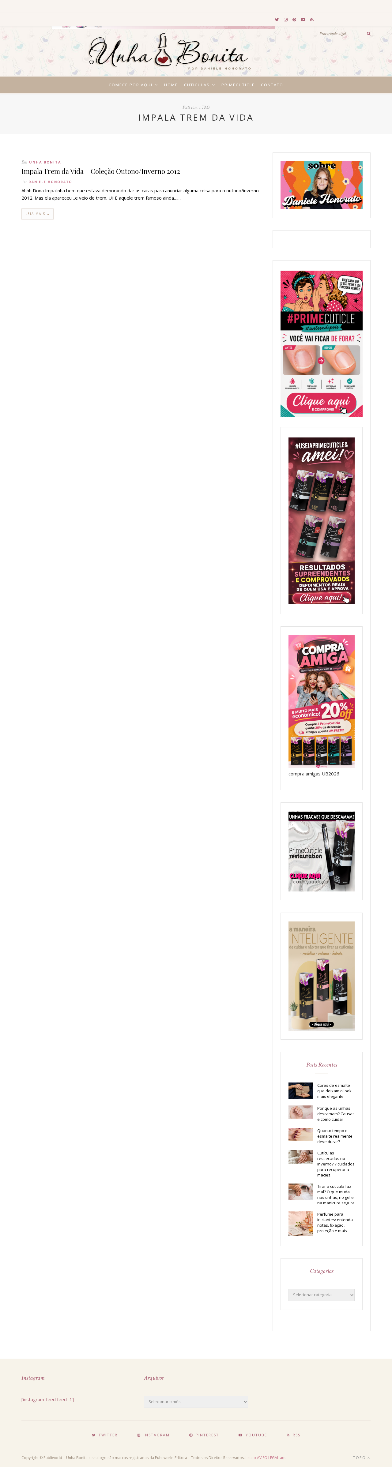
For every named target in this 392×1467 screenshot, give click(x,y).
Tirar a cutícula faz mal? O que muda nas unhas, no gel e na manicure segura (336, 1195)
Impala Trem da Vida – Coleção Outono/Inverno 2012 (100, 171)
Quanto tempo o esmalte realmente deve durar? (334, 1136)
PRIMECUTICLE (238, 85)
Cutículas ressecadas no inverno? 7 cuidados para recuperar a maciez (336, 1164)
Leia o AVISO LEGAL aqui (267, 1457)
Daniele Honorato (50, 182)
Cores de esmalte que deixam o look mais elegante (334, 1090)
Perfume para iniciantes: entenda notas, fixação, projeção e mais (335, 1222)
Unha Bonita (45, 162)
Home (171, 85)
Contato (272, 85)
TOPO (360, 1457)
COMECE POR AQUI (131, 85)
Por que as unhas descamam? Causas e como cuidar (336, 1113)
